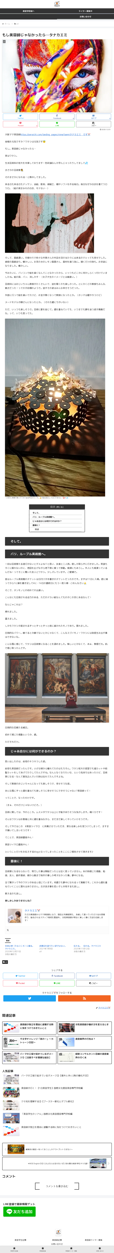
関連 (37, 529)
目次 (52, 507)
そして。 (36, 512)
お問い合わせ (57, 1244)
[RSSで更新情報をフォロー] (84, 998)
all (6, 962)
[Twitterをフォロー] (29, 998)
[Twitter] (8, 930)
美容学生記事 (20, 1240)
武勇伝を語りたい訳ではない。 (53, 946)
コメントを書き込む (57, 1186)
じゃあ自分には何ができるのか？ (47, 521)
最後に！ (36, 525)
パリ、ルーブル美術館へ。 (44, 517)
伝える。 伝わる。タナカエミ (87, 946)
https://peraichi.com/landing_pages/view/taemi (45, 134)
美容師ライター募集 (93, 1240)
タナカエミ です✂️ (80, 134)
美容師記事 (57, 1240)
